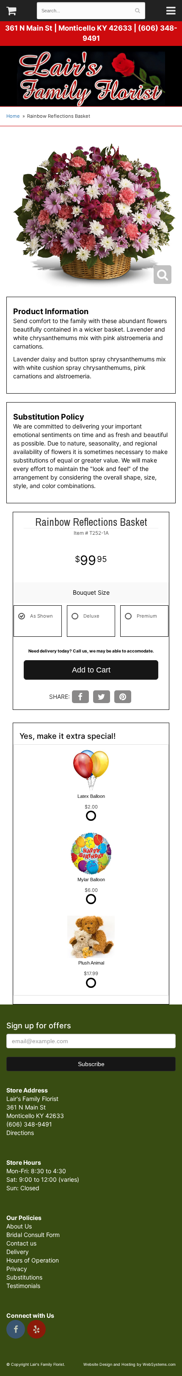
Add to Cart (91, 670)
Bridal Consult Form (33, 1234)
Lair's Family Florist (91, 78)
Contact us (21, 1243)
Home (13, 116)
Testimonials (23, 1285)
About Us (19, 1226)
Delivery (17, 1251)
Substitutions (24, 1277)
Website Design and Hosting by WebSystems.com (129, 1364)
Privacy (16, 1268)
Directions (20, 1132)
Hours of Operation (32, 1260)
